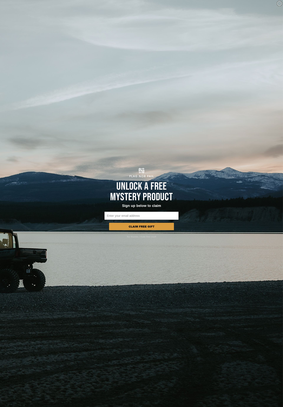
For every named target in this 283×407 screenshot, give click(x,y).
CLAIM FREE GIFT (141, 226)
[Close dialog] (279, 3)
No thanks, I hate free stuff (141, 236)
